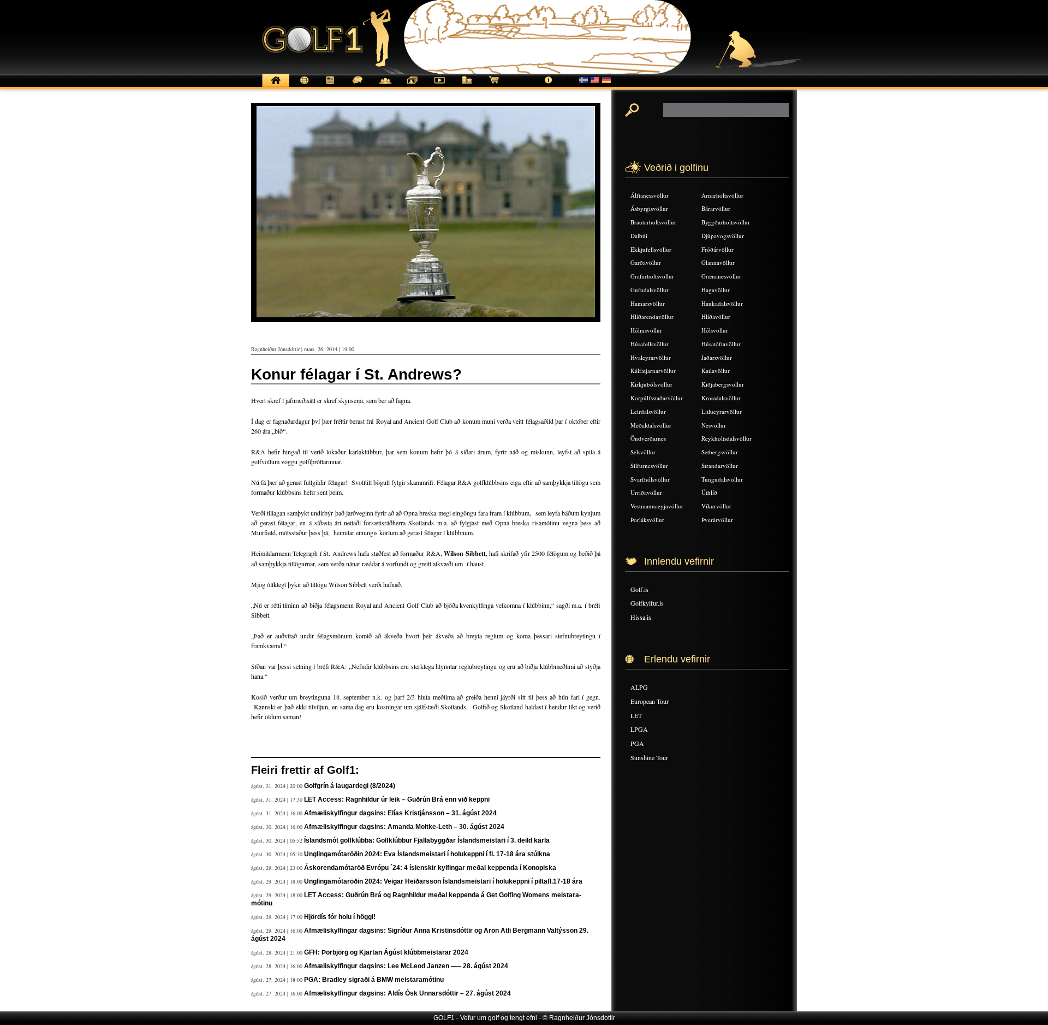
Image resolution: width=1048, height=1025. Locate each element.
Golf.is (639, 589)
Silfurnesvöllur (649, 465)
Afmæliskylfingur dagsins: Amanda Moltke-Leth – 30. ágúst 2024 (404, 827)
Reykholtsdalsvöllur (726, 438)
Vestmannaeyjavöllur (656, 506)
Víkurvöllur (716, 506)
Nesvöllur (713, 425)
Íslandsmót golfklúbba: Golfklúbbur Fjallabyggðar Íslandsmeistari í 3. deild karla (427, 840)
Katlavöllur (715, 370)
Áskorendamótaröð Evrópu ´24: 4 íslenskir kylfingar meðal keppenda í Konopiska (430, 868)
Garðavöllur (645, 262)
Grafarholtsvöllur (652, 276)
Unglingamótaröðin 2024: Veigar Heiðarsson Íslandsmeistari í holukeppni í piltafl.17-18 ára (443, 881)
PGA (637, 743)
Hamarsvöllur (647, 303)
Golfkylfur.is (647, 603)
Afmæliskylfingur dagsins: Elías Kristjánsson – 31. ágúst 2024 (400, 813)
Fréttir (303, 86)
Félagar (384, 86)
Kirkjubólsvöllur (651, 384)
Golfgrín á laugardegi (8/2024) (349, 786)
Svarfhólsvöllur (650, 479)
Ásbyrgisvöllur (649, 208)
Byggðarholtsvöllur (725, 222)
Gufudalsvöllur (649, 290)
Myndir (412, 86)
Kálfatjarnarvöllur (653, 370)
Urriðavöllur (646, 492)
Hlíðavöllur (715, 316)
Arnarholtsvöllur (722, 195)
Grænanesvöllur (721, 276)
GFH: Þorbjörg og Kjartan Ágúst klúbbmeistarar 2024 (386, 952)
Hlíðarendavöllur (652, 316)
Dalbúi (638, 236)
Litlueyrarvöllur (721, 411)
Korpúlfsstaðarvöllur (656, 398)
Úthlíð (709, 492)
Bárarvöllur (715, 208)
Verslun (494, 86)
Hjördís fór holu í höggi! (340, 917)
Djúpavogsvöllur (722, 236)
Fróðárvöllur (717, 249)
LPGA (639, 729)
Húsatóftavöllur (721, 344)
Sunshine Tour (649, 757)
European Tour (649, 701)
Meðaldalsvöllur (650, 425)
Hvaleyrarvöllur (650, 357)
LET (636, 715)
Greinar (330, 86)
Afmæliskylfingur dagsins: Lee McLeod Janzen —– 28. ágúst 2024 (406, 966)
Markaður (466, 86)
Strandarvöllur (719, 465)
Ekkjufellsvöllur (650, 249)
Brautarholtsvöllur (653, 222)
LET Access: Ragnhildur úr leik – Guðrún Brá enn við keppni (397, 799)
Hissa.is (640, 617)
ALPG (639, 687)
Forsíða (275, 86)
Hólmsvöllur (646, 330)
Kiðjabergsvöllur (722, 384)
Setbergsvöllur (719, 452)
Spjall (357, 86)
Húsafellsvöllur (649, 344)
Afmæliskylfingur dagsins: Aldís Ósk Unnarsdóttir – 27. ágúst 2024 (407, 993)
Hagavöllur (715, 290)
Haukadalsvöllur (722, 303)
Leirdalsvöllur (648, 411)
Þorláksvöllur (647, 520)
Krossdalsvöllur (721, 398)
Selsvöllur (643, 452)
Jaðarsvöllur (716, 357)
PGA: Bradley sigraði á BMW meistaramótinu (374, 979)
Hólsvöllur (714, 330)
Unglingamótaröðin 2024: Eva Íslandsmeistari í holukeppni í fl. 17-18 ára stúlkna (427, 854)
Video (439, 86)
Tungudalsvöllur (722, 479)
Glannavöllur (718, 262)
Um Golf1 (548, 86)
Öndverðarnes (648, 438)
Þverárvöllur (717, 520)
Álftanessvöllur (649, 195)
